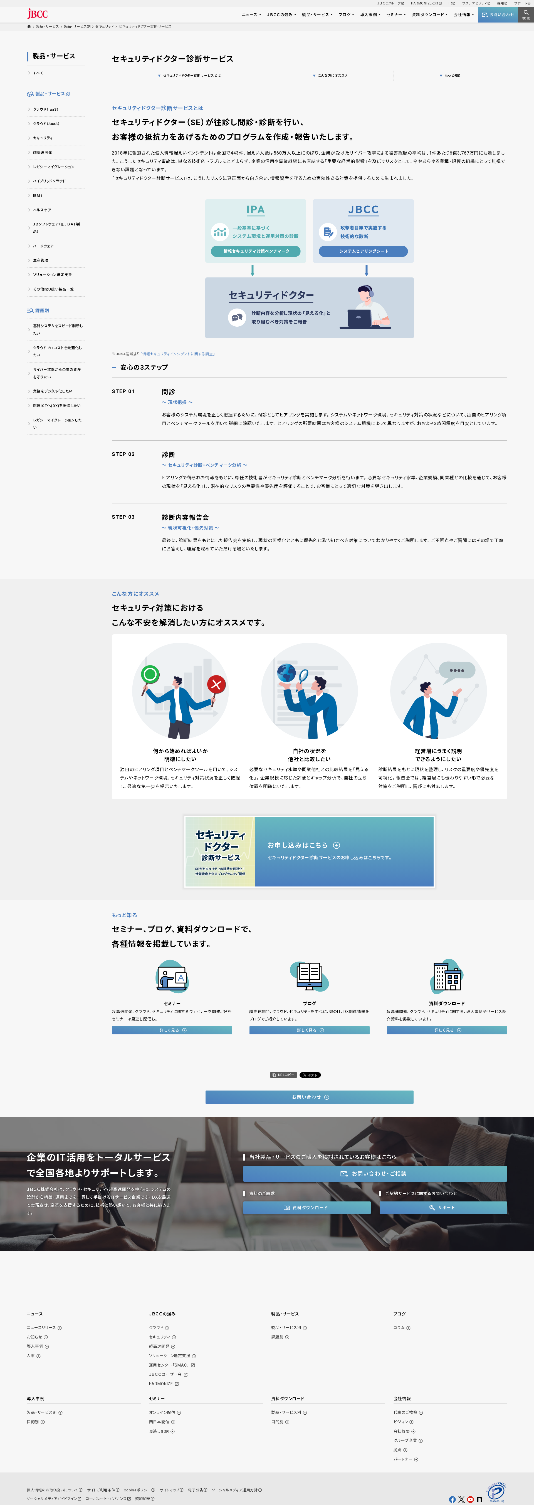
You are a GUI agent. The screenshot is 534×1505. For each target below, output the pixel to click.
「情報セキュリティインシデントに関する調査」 (177, 354)
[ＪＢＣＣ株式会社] (37, 13)
